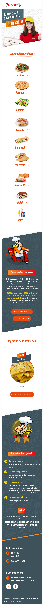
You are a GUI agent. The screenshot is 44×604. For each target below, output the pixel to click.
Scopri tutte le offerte (20, 394)
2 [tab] (22, 386)
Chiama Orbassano (21, 311)
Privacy (22, 598)
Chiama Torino (21, 318)
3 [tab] (23, 386)
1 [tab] (20, 386)
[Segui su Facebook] (15, 586)
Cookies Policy (28, 598)
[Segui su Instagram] (8, 586)
